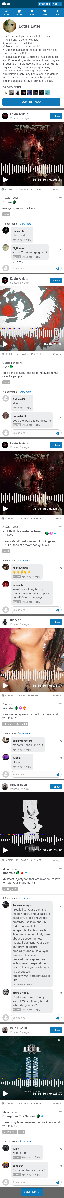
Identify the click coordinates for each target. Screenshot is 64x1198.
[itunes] (51, 533)
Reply (28, 239)
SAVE (22, 695)
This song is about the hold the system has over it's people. (30, 374)
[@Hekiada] (35, 92)
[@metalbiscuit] (11, 92)
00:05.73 (16, 1010)
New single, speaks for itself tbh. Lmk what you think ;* (30, 716)
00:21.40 (16, 602)
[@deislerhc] (47, 92)
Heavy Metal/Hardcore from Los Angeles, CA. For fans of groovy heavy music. (29, 543)
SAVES (23, 189)
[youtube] (21, 872)
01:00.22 (16, 1174)
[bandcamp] (55, 533)
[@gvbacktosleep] (29, 92)
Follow (56, 115)
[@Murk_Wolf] (41, 92)
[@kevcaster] (23, 92)
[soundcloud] (24, 708)
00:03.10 (16, 257)
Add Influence (31, 102)
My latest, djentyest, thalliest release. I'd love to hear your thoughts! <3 (31, 880)
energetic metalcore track (18, 208)
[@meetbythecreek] (17, 92)
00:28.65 (16, 1157)
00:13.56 (16, 576)
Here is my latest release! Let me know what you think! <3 (31, 1124)
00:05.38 (16, 425)
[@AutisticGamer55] (6, 92)
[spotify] (14, 202)
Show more (25, 223)
